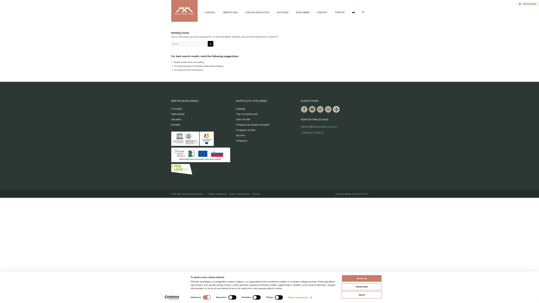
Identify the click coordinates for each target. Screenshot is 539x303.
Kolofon (256, 194)
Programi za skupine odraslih (252, 124)
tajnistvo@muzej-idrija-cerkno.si (319, 126)
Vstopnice (241, 140)
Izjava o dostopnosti (239, 194)
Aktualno (176, 119)
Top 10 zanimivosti (247, 114)
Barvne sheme (530, 4)
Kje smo (240, 135)
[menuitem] (210, 12)
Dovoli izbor (362, 286)
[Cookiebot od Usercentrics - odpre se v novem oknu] (172, 297)
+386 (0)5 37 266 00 (312, 132)
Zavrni (362, 295)
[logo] (184, 11)
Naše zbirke (178, 114)
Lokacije (240, 108)
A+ (520, 4)
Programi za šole (245, 129)
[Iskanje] (363, 12)
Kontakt (175, 124)
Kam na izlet (243, 119)
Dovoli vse (362, 278)
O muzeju (176, 108)
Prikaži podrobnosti (298, 297)
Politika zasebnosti (217, 194)
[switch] (232, 297)
